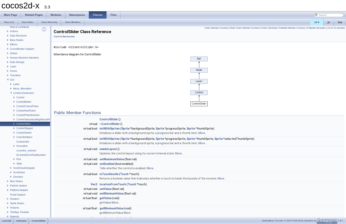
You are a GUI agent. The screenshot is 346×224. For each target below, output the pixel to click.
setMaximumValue (112, 159)
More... (202, 133)
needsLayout (108, 149)
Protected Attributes (316, 28)
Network (14, 216)
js (329, 22)
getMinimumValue (112, 208)
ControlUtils (22, 141)
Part (18, 159)
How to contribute (19, 27)
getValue (106, 198)
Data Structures (18, 35)
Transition (15, 75)
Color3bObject (24, 137)
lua (340, 22)
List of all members (336, 28)
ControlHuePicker (26, 110)
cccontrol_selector (26, 150)
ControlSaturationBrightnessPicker (35, 119)
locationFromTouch (113, 184)
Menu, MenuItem (22, 88)
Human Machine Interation (24, 57)
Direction (18, 176)
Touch (124, 174)
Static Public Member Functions (245, 28)
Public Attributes (269, 28)
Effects (13, 44)
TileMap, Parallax (19, 212)
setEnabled (107, 163)
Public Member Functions (216, 28)
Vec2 (94, 184)
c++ (317, 22)
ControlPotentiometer (28, 115)
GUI (12, 79)
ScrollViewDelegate (24, 168)
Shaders (14, 199)
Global (13, 53)
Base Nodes (16, 40)
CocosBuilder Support (22, 49)
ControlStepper (24, 128)
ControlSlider (23, 124)
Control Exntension (23, 93)
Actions (14, 31)
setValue (105, 189)
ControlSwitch (24, 132)
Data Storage (17, 62)
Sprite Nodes (17, 203)
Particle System (18, 185)
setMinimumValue (111, 193)
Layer (13, 66)
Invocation (22, 146)
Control (20, 97)
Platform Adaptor (19, 190)
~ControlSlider (110, 124)
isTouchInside (109, 174)
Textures (14, 207)
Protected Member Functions (292, 28)
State (19, 163)
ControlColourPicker (27, 106)
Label (16, 84)
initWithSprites (110, 128)
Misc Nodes (16, 181)
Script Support (17, 194)
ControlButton (23, 101)
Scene (13, 71)
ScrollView (19, 172)
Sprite (125, 128)
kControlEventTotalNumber (31, 155)
